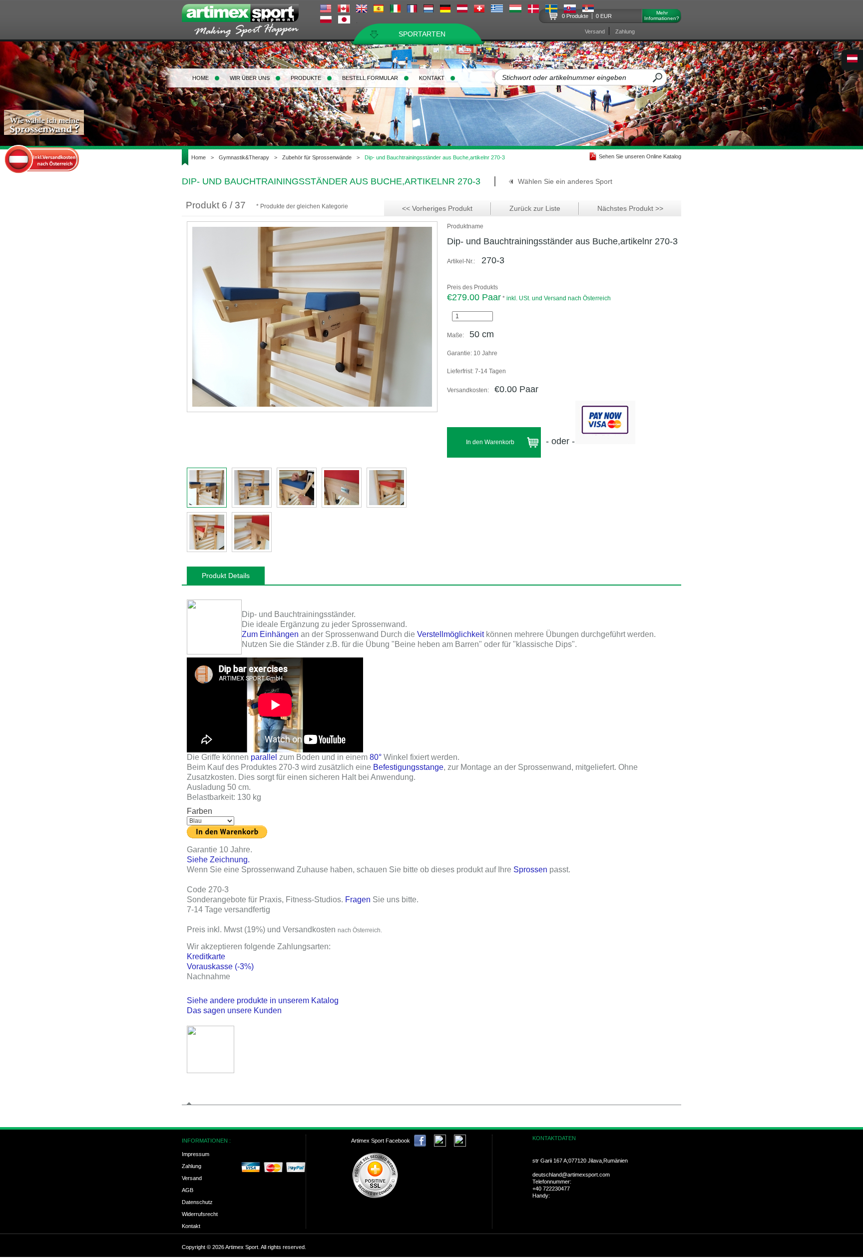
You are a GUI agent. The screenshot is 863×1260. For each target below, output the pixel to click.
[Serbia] (588, 9)
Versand (595, 31)
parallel (264, 757)
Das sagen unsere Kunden (234, 1010)
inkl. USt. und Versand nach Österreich (558, 298)
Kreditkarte (206, 956)
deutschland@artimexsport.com (571, 1175)
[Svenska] (551, 10)
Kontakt (431, 78)
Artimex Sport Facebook (380, 1141)
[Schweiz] (479, 10)
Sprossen (530, 869)
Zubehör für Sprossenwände (317, 157)
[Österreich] (462, 10)
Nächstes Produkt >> (630, 208)
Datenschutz (197, 1202)
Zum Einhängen (270, 634)
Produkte (306, 78)
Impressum (195, 1154)
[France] (412, 10)
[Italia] (395, 10)
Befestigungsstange (408, 767)
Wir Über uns (250, 78)
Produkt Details (226, 576)
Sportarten (422, 34)
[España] (379, 10)
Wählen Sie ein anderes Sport (565, 181)
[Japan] (344, 21)
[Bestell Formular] (210, 1070)
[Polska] (326, 20)
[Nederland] (428, 10)
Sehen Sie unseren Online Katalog (640, 156)
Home (200, 78)
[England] (361, 10)
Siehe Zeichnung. (218, 859)
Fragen (358, 899)
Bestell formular (370, 78)
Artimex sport (246, 22)
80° (376, 757)
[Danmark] (533, 10)
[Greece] (497, 10)
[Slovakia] (570, 10)
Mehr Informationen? (661, 15)
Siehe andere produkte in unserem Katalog (264, 1000)
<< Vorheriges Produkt (437, 208)
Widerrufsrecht (200, 1214)
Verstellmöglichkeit (450, 634)
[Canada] (344, 10)
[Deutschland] (445, 10)
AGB (187, 1190)
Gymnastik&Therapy (244, 157)
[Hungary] (515, 10)
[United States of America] (325, 10)
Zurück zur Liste (534, 208)
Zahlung (625, 31)
